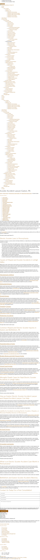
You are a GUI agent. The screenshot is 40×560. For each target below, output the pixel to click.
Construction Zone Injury (6, 204)
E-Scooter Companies (7, 444)
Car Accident (4, 203)
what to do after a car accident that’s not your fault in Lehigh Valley (18, 425)
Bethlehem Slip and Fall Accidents (14, 13)
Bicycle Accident (5, 198)
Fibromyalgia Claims (9, 175)
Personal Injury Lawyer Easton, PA (15, 193)
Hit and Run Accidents (12, 33)
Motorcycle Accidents (11, 34)
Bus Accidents (10, 22)
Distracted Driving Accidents (15, 27)
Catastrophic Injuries (11, 45)
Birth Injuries (10, 65)
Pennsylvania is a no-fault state (5, 420)
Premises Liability (9, 162)
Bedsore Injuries (10, 155)
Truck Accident (5, 216)
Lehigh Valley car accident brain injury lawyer (11, 353)
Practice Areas (4, 19)
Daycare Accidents (11, 55)
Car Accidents (10, 26)
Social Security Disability (10, 85)
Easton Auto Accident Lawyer (27, 193)
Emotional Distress (9, 89)
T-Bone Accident (5, 215)
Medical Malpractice (9, 62)
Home (3, 6)
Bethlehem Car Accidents (12, 15)
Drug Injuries (8, 60)
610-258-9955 (24, 340)
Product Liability (8, 80)
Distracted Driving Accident (7, 205)
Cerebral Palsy (12, 66)
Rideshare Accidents (13, 29)
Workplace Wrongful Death (10, 92)
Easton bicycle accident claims (23, 481)
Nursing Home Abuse (11, 68)
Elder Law (5, 93)
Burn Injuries (10, 47)
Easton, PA (8, 9)
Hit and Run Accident (6, 207)
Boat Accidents (10, 25)
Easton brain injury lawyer (12, 351)
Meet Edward (4, 109)
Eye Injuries (10, 48)
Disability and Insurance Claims (9, 81)
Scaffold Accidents (11, 59)
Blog (3, 95)
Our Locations (6, 8)
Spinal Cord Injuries (11, 53)
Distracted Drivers (6, 284)
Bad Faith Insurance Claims (10, 82)
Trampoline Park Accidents (12, 78)
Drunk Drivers (4, 296)
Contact (3, 188)
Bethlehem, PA (8, 102)
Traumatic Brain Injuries (7, 343)
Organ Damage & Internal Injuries (13, 49)
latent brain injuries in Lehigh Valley (32, 350)
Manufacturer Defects (7, 275)
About (3, 7)
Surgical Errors (10, 69)
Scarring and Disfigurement (12, 52)
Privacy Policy (20, 557)
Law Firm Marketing (11, 558)
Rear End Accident (5, 211)
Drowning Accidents (11, 73)
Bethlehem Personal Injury (12, 12)
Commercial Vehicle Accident (7, 202)
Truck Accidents (10, 129)
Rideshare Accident (5, 210)
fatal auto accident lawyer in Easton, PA (20, 389)
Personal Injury (6, 20)
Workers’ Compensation (8, 182)
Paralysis (9, 142)
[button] (20, 275)
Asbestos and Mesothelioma (13, 72)
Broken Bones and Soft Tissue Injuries (12, 356)
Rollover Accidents (11, 40)
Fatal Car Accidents (11, 32)
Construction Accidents (10, 56)
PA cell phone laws (16, 288)
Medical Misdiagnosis (11, 67)
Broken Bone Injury (11, 135)
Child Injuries (8, 54)
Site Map (25, 557)
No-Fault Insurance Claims (10, 86)
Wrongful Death (6, 94)
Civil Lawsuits (6, 87)
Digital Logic (18, 558)
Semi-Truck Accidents (13, 39)
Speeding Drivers (5, 306)
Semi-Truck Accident (6, 217)
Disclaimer (15, 557)
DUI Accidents (10, 122)
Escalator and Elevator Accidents (13, 74)
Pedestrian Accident (5, 209)
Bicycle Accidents (11, 115)
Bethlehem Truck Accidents (12, 16)
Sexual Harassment (9, 88)
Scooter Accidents (11, 36)
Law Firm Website (3, 558)
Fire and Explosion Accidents (13, 75)
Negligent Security (11, 76)
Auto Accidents (8, 21)
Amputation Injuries (13, 46)
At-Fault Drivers (5, 429)
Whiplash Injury (5, 218)
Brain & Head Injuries (11, 42)
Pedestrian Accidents (11, 35)
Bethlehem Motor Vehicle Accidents (14, 14)
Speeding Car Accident (6, 214)
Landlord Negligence (11, 79)
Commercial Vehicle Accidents (13, 28)
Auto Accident (4, 197)
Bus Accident (4, 201)
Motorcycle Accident (5, 208)
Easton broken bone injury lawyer (10, 364)
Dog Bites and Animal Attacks (11, 61)
